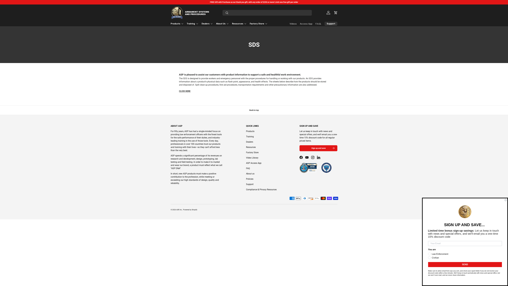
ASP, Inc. (179, 210)
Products (175, 23)
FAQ (248, 168)
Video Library (252, 158)
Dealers (206, 23)
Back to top (254, 110)
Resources (237, 23)
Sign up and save (318, 148)
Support (249, 184)
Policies (249, 179)
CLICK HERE (184, 91)
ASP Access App (253, 163)
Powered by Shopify (190, 210)
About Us (221, 23)
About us (250, 173)
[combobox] (267, 13)
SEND (465, 264)
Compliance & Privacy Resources (261, 189)
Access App (306, 23)
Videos (293, 23)
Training (191, 23)
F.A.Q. (318, 23)
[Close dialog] (505, 200)
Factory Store (257, 23)
